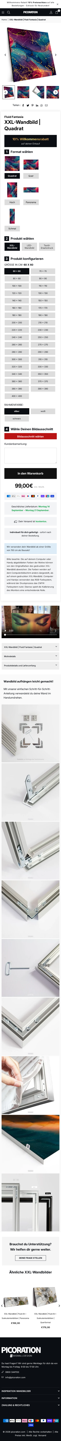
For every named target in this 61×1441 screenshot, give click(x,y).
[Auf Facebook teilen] (23, 105)
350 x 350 (43, 374)
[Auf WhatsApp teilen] (42, 105)
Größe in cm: (18, 264)
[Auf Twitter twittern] (28, 105)
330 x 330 (43, 366)
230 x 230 (43, 330)
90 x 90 (43, 278)
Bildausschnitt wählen (30, 436)
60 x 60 (17, 271)
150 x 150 (43, 300)
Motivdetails (10, 656)
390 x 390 (43, 388)
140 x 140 (16, 300)
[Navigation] (3, 12)
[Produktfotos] (30, 733)
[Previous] (5, 55)
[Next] (55, 55)
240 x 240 (17, 337)
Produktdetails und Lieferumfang (20, 665)
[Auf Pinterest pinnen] (32, 105)
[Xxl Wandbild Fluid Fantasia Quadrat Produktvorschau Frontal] (23, 92)
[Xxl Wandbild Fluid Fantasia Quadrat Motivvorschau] (52, 92)
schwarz (17, 418)
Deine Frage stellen (30, 1258)
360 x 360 (17, 381)
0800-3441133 (12, 1372)
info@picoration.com (15, 1377)
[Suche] (8, 12)
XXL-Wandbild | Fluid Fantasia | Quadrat (23, 647)
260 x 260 (17, 344)
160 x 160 (16, 308)
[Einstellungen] (51, 12)
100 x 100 (16, 286)
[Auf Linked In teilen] (37, 105)
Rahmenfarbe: (13, 404)
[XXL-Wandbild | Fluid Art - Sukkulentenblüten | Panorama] (15, 1294)
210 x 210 (43, 322)
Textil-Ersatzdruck (47, 246)
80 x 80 (17, 278)
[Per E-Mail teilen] (46, 105)
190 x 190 (43, 315)
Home (4, 19)
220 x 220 (17, 330)
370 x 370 (43, 381)
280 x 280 (17, 352)
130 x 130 (43, 293)
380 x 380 (17, 388)
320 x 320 (17, 366)
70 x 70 (43, 271)
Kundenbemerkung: (15, 443)
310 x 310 (43, 359)
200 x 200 (17, 322)
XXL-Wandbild (12, 246)
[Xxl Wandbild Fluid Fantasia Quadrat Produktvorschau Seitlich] (9, 92)
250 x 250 (43, 337)
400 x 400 (17, 396)
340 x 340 (17, 374)
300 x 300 (17, 359)
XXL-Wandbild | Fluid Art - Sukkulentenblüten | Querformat (45, 1318)
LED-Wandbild (29, 246)
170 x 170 (42, 308)
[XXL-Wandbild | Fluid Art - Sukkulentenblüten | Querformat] (45, 1294)
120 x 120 (16, 293)
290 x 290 (43, 352)
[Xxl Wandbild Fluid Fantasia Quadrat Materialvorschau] (38, 92)
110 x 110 (43, 286)
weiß (43, 411)
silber (16, 411)
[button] (56, 12)
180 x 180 (16, 315)
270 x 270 (43, 344)
